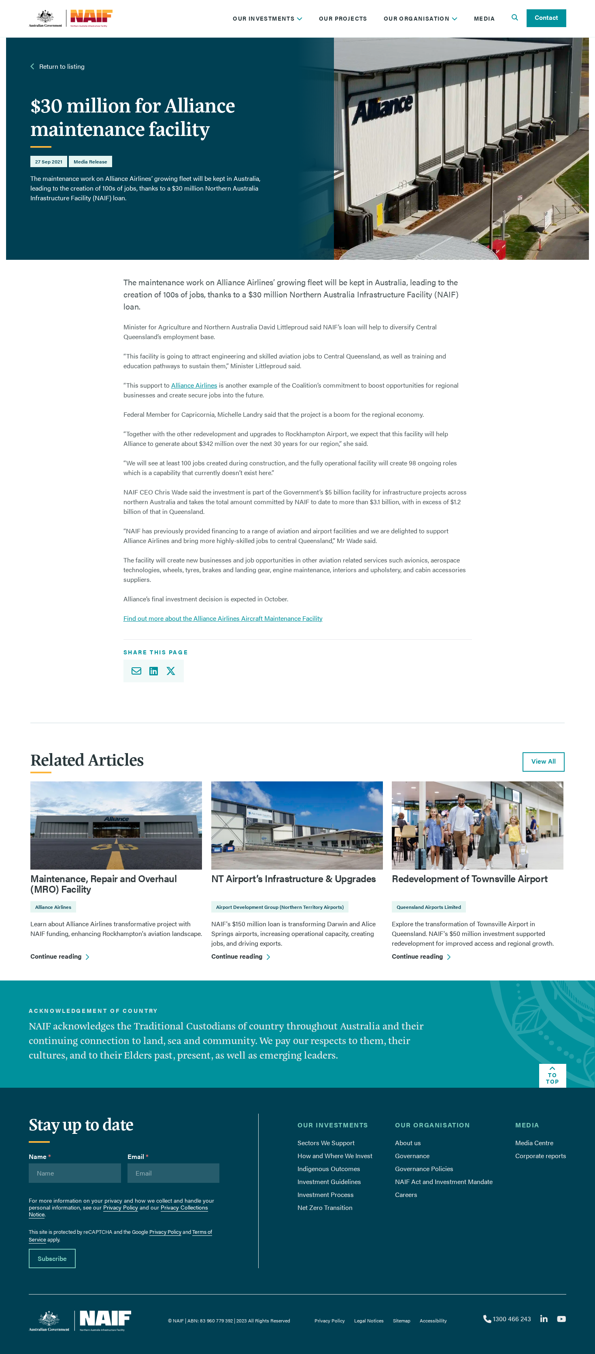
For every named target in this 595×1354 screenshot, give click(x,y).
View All (543, 761)
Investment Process (326, 1194)
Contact (546, 17)
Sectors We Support (326, 1142)
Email (138, 1156)
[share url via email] (133, 671)
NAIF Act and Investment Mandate (444, 1181)
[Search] (515, 18)
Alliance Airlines (194, 385)
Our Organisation (418, 18)
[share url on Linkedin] (153, 671)
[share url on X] (173, 671)
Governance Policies (424, 1168)
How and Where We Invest (335, 1155)
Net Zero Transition (325, 1207)
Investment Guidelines (329, 1181)
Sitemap (401, 1320)
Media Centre (534, 1142)
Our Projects (343, 18)
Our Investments (264, 18)
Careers (406, 1194)
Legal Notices (369, 1320)
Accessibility (433, 1320)
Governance (412, 1155)
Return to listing (61, 66)
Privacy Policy (120, 1207)
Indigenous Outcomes (329, 1168)
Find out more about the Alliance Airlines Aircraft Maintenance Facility (223, 618)
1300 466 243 (511, 1318)
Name (40, 1156)
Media (484, 18)
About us (408, 1142)
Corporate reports (540, 1155)
